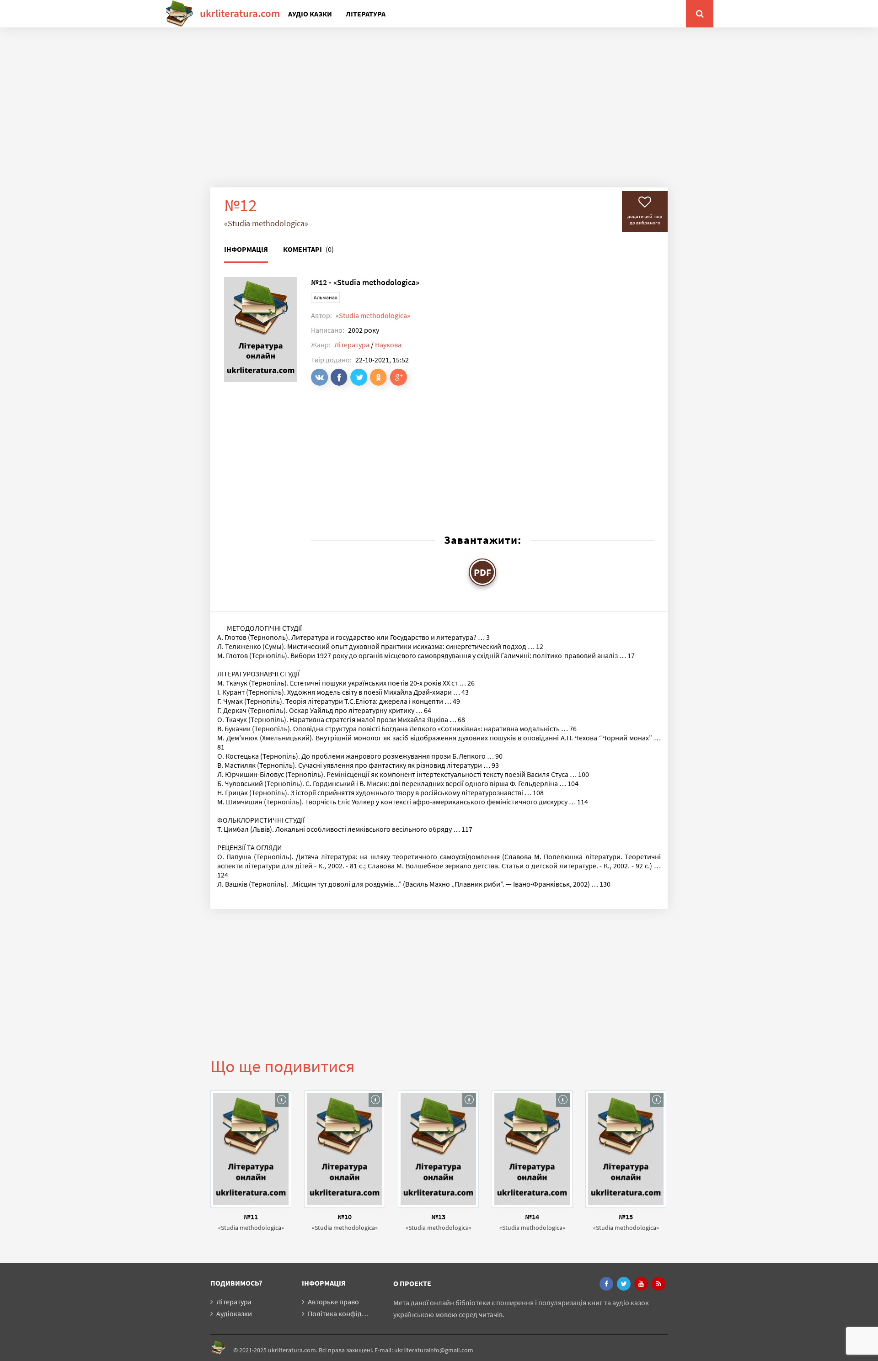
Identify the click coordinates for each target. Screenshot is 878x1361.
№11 (251, 1216)
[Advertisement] (439, 114)
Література (365, 13)
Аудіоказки (234, 1313)
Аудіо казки (310, 13)
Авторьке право (333, 1301)
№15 (626, 1216)
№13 (438, 1216)
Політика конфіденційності (352, 1313)
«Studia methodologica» (373, 315)
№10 (344, 1216)
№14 (532, 1216)
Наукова (388, 344)
